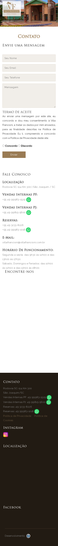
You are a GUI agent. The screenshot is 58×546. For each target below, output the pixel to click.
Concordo (11, 146)
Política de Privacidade (17, 416)
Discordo (26, 146)
